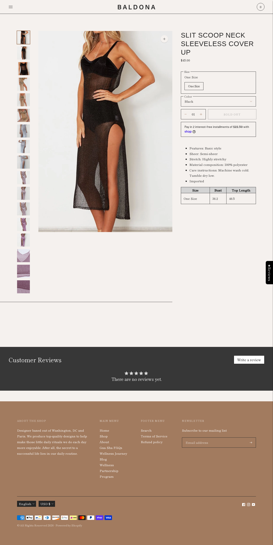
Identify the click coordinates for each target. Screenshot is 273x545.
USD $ (45, 503)
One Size (194, 86)
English (25, 503)
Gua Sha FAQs (111, 447)
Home (104, 430)
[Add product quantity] (185, 114)
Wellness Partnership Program (109, 471)
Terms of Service (154, 436)
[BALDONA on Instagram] (248, 505)
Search (146, 430)
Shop (104, 436)
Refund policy (152, 442)
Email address (196, 437)
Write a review (249, 359)
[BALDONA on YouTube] (253, 505)
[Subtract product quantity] (201, 114)
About (104, 442)
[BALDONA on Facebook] (243, 505)
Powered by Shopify (69, 525)
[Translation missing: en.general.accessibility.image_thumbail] (23, 37)
